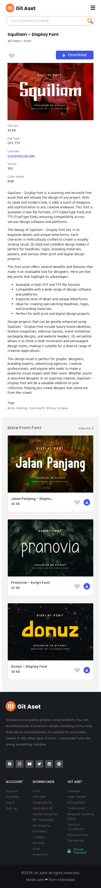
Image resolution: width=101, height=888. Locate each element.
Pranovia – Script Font (30, 582)
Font (27, 41)
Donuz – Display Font (29, 666)
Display (21, 408)
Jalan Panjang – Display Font (36, 499)
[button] (72, 8)
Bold (11, 408)
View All (84, 428)
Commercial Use (21, 156)
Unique (62, 408)
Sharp (50, 408)
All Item (14, 41)
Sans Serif (36, 408)
